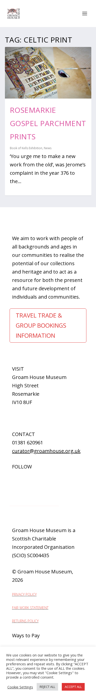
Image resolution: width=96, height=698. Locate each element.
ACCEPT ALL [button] (73, 686)
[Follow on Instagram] (21, 478)
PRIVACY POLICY (24, 594)
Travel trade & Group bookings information (41, 325)
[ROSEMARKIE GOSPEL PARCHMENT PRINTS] (48, 73)
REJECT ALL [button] (47, 686)
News (47, 148)
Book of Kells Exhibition (26, 148)
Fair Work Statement (30, 607)
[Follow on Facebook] (11, 478)
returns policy (25, 621)
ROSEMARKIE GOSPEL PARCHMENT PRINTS (48, 123)
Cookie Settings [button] (20, 687)
